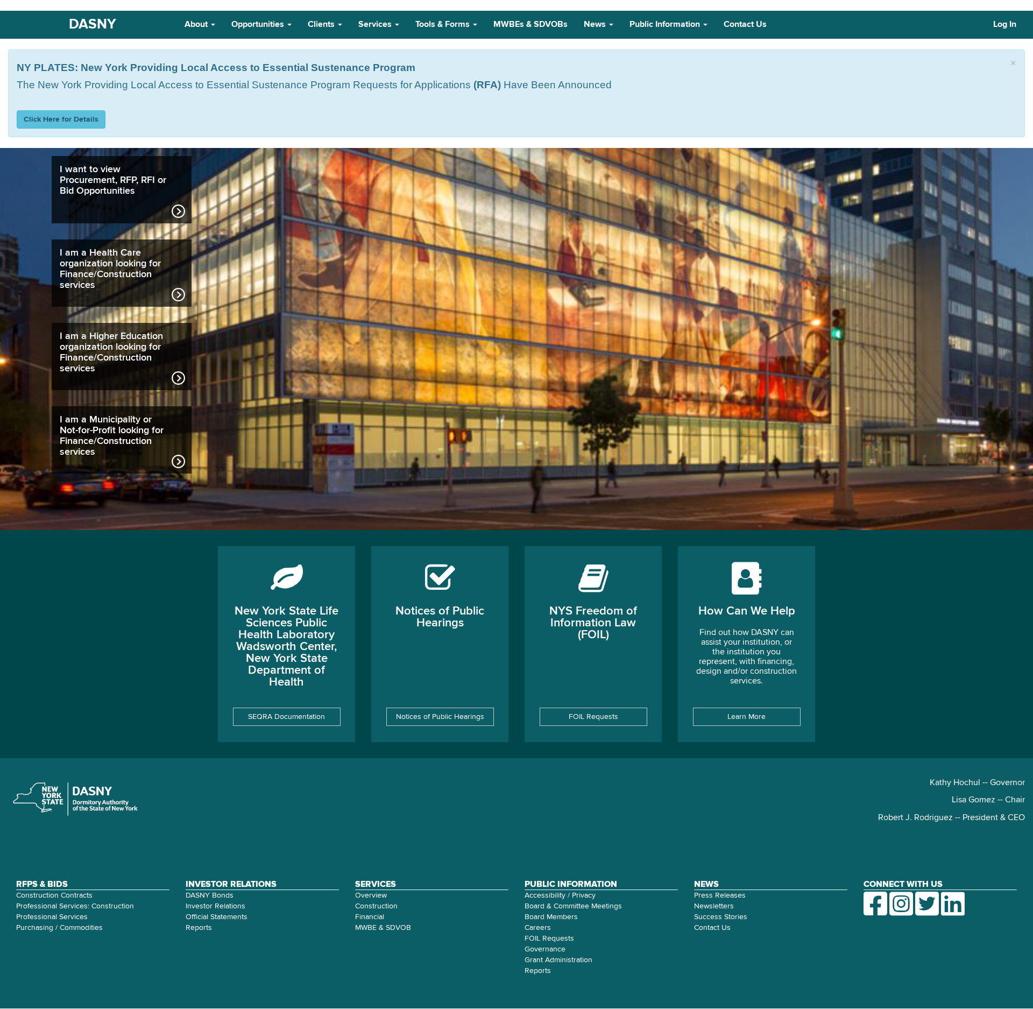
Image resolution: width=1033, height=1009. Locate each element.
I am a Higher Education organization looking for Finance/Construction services (111, 352)
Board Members (551, 917)
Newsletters (714, 906)
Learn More (746, 717)
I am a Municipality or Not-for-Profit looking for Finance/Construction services (112, 436)
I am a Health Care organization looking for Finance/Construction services (110, 269)
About (197, 24)
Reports (199, 928)
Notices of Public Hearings (440, 717)
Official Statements (216, 917)
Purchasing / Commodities (59, 928)
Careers (538, 928)
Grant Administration (558, 960)
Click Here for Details (61, 119)
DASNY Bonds (210, 895)
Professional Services (52, 917)
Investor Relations (215, 906)
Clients (322, 24)
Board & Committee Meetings (573, 906)
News (596, 24)
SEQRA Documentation (286, 717)
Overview (371, 895)
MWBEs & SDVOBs (530, 24)
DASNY (92, 25)
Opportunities (258, 24)
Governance (545, 949)
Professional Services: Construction (75, 906)
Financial (369, 917)
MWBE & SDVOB (383, 928)
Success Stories (720, 917)
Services (376, 24)
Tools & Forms (443, 24)
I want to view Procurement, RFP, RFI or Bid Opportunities (113, 180)
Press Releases (720, 895)
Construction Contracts (54, 895)
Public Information (665, 24)
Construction (376, 906)
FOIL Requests (593, 717)
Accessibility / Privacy (560, 895)
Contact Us (745, 24)
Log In (1004, 24)
